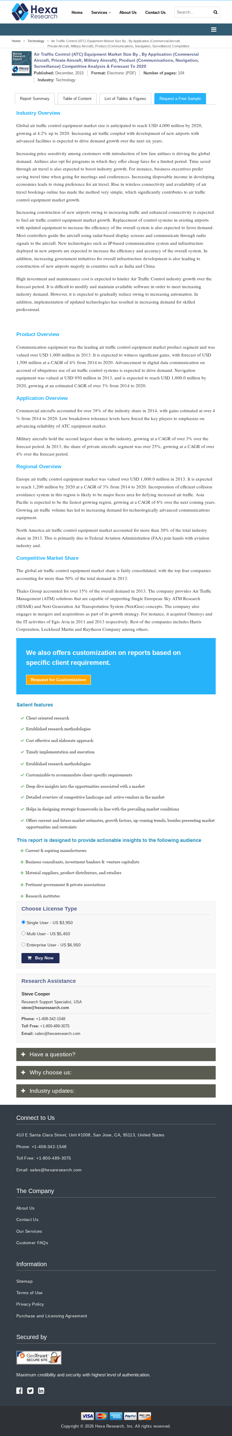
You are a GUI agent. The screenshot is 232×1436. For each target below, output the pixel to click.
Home (77, 13)
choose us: (51, 1072)
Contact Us (155, 13)
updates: (52, 1091)
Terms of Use (29, 1292)
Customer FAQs (32, 1242)
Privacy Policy (30, 1304)
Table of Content (77, 98)
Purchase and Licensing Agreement (51, 1315)
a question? (53, 1054)
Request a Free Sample (180, 98)
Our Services (29, 1231)
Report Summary (35, 98)
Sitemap (24, 1281)
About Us (128, 13)
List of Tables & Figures (125, 98)
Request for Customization (58, 679)
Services (99, 13)
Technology (66, 80)
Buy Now (43, 957)
